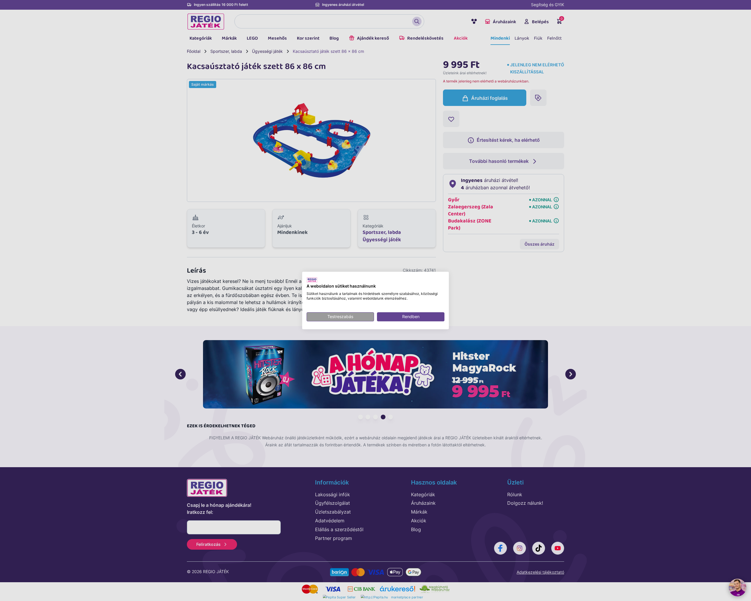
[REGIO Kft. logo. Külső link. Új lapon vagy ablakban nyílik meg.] (312, 280)
